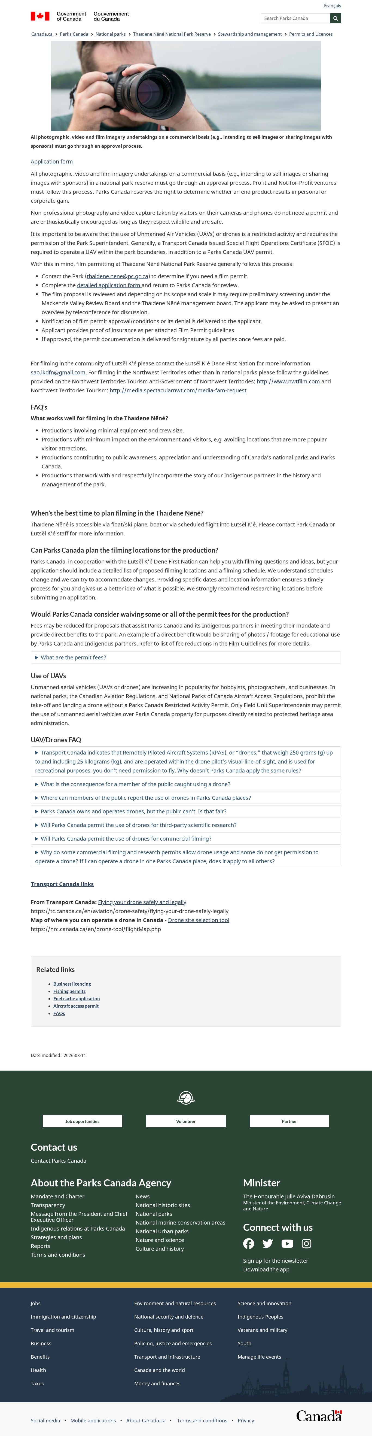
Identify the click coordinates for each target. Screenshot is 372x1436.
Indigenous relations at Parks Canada (78, 1228)
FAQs (59, 1013)
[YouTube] (287, 1245)
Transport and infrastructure (167, 1356)
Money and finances (157, 1383)
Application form (52, 161)
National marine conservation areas (180, 1222)
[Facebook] (248, 1245)
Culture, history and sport (164, 1330)
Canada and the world (159, 1370)
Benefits (40, 1356)
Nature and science (160, 1240)
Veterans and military (262, 1330)
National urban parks (162, 1231)
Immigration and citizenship (63, 1316)
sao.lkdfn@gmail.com (58, 372)
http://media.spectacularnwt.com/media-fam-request (178, 390)
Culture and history (160, 1248)
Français (332, 6)
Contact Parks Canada (58, 1160)
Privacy (246, 1420)
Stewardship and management (250, 34)
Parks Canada (74, 34)
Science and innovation (264, 1303)
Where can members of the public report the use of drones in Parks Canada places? (146, 797)
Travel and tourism (52, 1330)
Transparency (48, 1205)
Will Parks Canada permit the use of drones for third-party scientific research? (139, 825)
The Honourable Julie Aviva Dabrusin (292, 1202)
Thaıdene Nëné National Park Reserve (172, 34)
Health (38, 1370)
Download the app (266, 1269)
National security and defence (168, 1316)
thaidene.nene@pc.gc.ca (117, 276)
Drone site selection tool (198, 920)
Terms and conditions (58, 1254)
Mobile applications (93, 1420)
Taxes (37, 1383)
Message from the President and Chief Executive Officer (79, 1216)
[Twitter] (267, 1245)
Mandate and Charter (57, 1196)
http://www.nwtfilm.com (288, 381)
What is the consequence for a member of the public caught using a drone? (135, 784)
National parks (111, 34)
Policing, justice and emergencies (173, 1343)
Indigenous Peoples (260, 1316)
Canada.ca (42, 34)
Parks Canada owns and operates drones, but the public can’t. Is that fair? (134, 811)
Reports (40, 1246)
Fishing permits (69, 991)
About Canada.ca (146, 1420)
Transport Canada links (62, 884)
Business (41, 1343)
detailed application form (109, 285)
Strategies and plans (56, 1237)
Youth (244, 1343)
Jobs (36, 1303)
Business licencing (72, 984)
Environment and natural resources (175, 1303)
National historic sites (163, 1205)
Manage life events (259, 1356)
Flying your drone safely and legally (142, 902)
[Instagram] (306, 1245)
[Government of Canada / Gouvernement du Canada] (80, 17)
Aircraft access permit (76, 1006)
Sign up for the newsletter (275, 1260)
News (143, 1196)
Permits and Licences (311, 34)
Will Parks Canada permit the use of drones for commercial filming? (126, 838)
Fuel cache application (76, 998)
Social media (45, 1420)
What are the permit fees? (73, 657)
